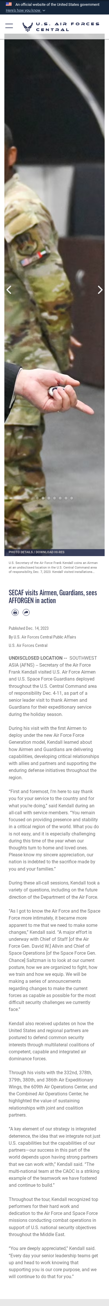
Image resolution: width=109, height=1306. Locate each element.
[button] (26, 10)
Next (100, 290)
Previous (9, 290)
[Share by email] (26, 612)
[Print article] (15, 612)
